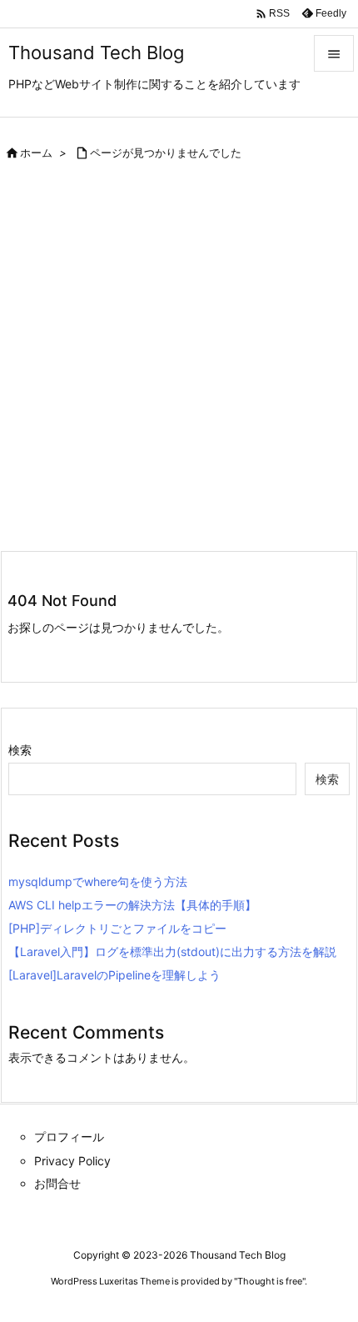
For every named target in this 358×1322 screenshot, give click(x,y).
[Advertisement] (179, 362)
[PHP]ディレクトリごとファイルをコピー (117, 928)
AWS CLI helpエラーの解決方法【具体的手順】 (132, 905)
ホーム (36, 152)
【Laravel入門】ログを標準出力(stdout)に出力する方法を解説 (172, 951)
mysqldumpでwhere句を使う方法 (97, 881)
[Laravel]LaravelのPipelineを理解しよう (114, 975)
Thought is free (269, 1281)
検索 (20, 750)
